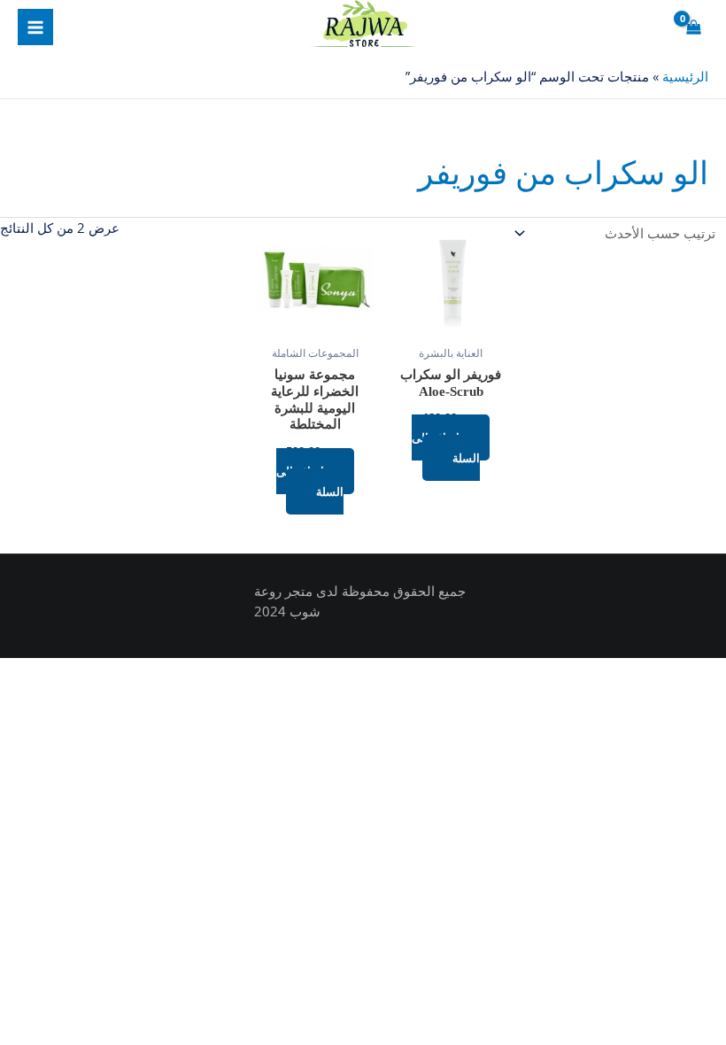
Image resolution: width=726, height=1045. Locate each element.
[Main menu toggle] (35, 26)
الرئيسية (685, 76)
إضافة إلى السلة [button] (446, 448)
